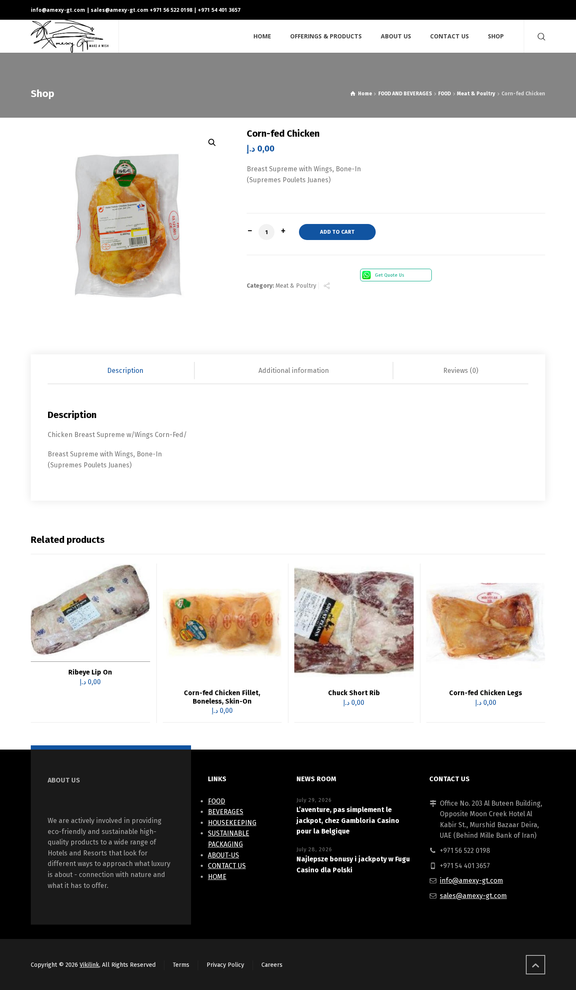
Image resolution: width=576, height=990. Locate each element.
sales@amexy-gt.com (473, 896)
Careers (272, 964)
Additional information (293, 371)
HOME (217, 877)
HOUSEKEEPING (232, 823)
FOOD (444, 94)
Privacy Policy (225, 964)
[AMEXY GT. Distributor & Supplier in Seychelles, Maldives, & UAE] (69, 36)
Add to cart (337, 232)
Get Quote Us (389, 275)
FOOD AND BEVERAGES (405, 94)
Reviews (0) (460, 371)
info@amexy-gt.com (58, 9)
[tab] (125, 371)
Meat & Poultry (476, 94)
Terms (181, 964)
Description (125, 371)
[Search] (539, 36)
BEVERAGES (225, 812)
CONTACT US (227, 866)
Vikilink (89, 964)
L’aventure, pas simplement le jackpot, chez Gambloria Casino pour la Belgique (347, 820)
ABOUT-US (223, 855)
